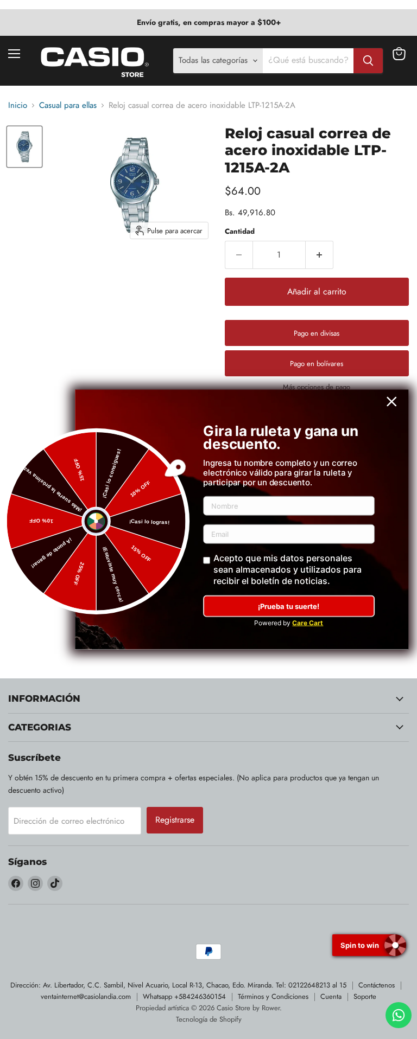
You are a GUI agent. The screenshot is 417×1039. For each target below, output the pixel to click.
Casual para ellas (68, 105)
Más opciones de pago (316, 387)
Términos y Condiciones (273, 996)
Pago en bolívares (316, 363)
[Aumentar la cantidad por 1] (319, 255)
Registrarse (174, 819)
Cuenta (331, 996)
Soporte (364, 996)
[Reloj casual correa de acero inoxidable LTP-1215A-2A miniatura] (24, 146)
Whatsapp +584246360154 (184, 996)
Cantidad (240, 231)
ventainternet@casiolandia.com (86, 996)
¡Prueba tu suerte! (288, 605)
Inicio (17, 105)
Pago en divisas (316, 333)
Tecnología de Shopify (209, 1019)
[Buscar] (368, 60)
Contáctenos (376, 985)
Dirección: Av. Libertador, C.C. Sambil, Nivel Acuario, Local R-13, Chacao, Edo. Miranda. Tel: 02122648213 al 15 (178, 985)
